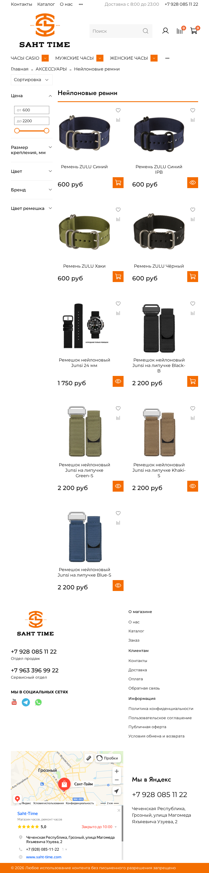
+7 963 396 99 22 (35, 670)
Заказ (133, 640)
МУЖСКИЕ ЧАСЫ (74, 58)
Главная (20, 69)
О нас (66, 4)
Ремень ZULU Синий (84, 166)
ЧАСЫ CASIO (25, 58)
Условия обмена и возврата (156, 736)
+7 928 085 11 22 (181, 4)
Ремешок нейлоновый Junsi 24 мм (84, 362)
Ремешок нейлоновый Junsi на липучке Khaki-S (159, 470)
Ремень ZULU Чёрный (159, 266)
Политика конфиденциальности (160, 708)
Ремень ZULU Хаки (84, 266)
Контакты (21, 4)
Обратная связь (144, 688)
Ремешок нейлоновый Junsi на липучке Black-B (159, 365)
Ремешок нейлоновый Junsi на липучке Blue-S (84, 572)
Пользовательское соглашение (160, 717)
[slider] (17, 131)
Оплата (135, 678)
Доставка (137, 669)
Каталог (46, 4)
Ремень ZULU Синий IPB (159, 169)
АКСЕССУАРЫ (51, 69)
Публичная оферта (147, 726)
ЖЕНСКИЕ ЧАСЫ (129, 58)
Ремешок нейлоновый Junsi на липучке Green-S (84, 470)
